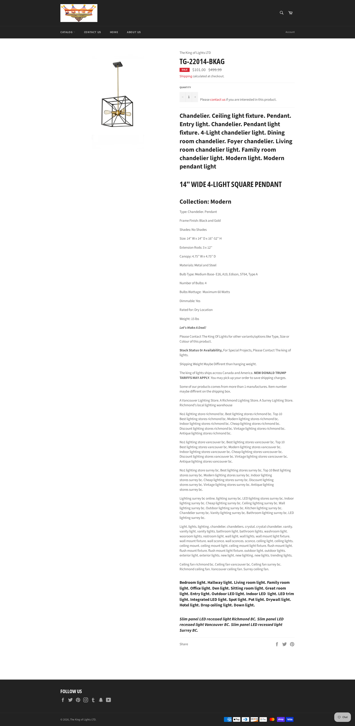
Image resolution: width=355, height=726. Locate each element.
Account (290, 32)
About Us (134, 32)
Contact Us (92, 32)
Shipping (186, 76)
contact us (217, 99)
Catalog (66, 32)
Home (114, 32)
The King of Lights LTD (83, 719)
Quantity (185, 87)
